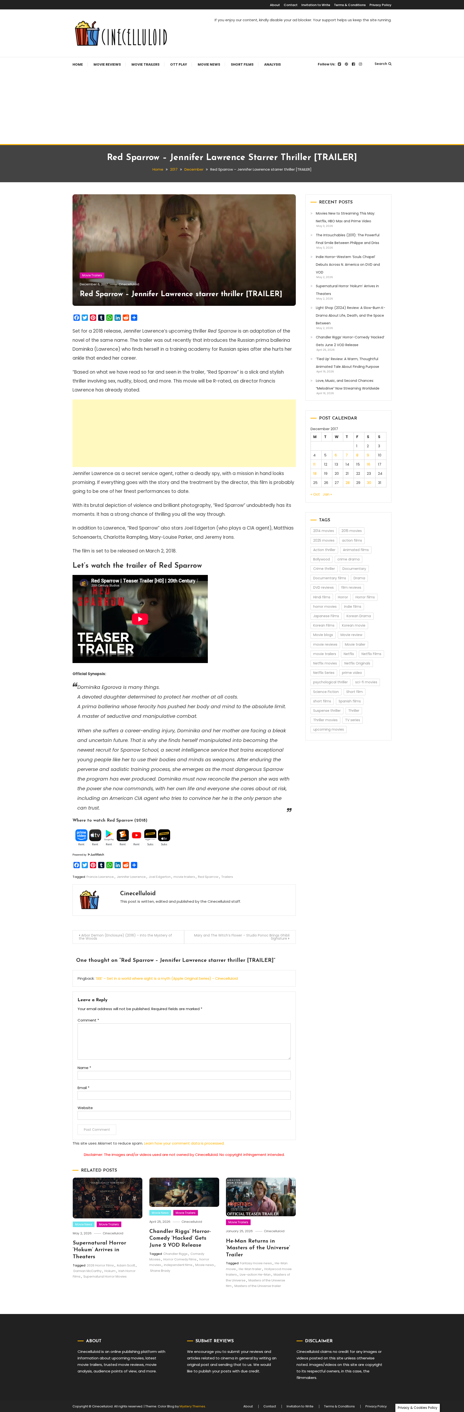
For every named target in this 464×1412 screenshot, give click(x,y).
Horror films (365, 597)
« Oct (315, 494)
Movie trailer (355, 644)
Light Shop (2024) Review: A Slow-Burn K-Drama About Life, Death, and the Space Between (350, 315)
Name (84, 1067)
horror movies (325, 606)
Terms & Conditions (350, 5)
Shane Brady (160, 1270)
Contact (290, 5)
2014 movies (323, 530)
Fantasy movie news (256, 1263)
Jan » (327, 494)
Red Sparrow (208, 876)
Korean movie (353, 625)
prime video (352, 672)
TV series (352, 720)
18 (315, 473)
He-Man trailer (250, 1269)
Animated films (356, 549)
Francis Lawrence (100, 876)
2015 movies (351, 530)
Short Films (242, 64)
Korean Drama (359, 616)
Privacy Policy (381, 5)
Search (381, 63)
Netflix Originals (357, 663)
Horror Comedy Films (179, 1259)
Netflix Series (323, 672)
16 (368, 464)
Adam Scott (126, 1265)
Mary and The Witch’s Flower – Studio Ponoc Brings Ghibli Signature (242, 937)
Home (77, 64)
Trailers (227, 876)
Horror (343, 597)
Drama (359, 578)
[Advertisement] (232, 108)
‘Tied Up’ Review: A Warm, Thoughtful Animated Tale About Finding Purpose (347, 362)
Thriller (353, 710)
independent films (178, 1265)
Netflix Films (371, 653)
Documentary (354, 568)
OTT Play (178, 64)
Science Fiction (326, 691)
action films (352, 540)
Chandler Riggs (175, 1253)
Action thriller (324, 549)
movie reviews (325, 644)
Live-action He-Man (255, 1274)
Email (83, 1087)
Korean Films (323, 625)
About (275, 5)
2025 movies (323, 540)
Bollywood (321, 559)
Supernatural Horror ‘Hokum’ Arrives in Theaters (99, 1250)
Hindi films (321, 597)
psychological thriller (330, 682)
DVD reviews (323, 587)
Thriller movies (325, 720)
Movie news (204, 1265)
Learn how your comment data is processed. (184, 1143)
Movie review (351, 634)
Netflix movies (325, 663)
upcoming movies (328, 729)
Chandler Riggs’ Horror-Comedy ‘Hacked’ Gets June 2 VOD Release (180, 1238)
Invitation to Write (315, 5)
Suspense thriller (327, 710)
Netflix (349, 653)
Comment (88, 1020)
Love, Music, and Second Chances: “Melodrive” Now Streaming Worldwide (347, 384)
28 (348, 482)
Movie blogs (323, 634)
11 (314, 464)
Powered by (79, 854)
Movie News (209, 64)
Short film (354, 691)
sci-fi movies (366, 682)
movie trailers (184, 876)
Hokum (110, 1271)
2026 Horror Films (100, 1265)
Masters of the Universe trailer (257, 1286)
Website (85, 1107)
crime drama (348, 559)
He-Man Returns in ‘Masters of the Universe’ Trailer (258, 1248)
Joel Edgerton (160, 876)
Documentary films (329, 578)
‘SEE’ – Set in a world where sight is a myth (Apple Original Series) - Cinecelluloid (166, 978)
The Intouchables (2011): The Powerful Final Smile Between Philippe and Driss (347, 239)
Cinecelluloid (129, 284)
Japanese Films (326, 616)
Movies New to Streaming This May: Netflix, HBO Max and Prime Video (345, 217)
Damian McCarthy (87, 1271)
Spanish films (350, 701)
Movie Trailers (145, 64)
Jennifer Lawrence (131, 876)
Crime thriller (324, 568)
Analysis (272, 64)
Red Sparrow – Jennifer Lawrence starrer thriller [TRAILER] (181, 294)
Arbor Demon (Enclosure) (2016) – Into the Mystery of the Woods (125, 937)
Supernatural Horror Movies (105, 1276)
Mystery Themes (192, 1406)
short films (322, 701)
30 (369, 482)
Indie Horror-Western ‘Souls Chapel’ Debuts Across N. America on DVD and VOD (348, 264)
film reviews (351, 587)
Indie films (352, 606)
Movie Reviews (107, 64)
